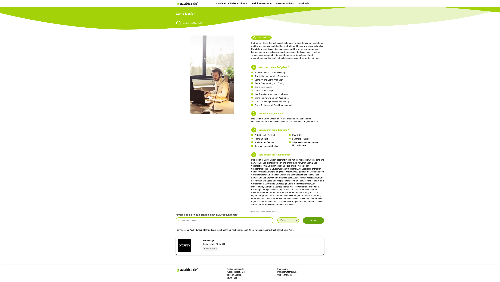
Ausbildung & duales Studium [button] (230, 3)
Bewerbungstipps (285, 3)
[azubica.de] (187, 3)
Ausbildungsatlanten (261, 3)
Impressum (282, 269)
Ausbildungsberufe (235, 269)
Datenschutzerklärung (287, 272)
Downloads (303, 3)
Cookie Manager (284, 275)
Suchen (313, 220)
